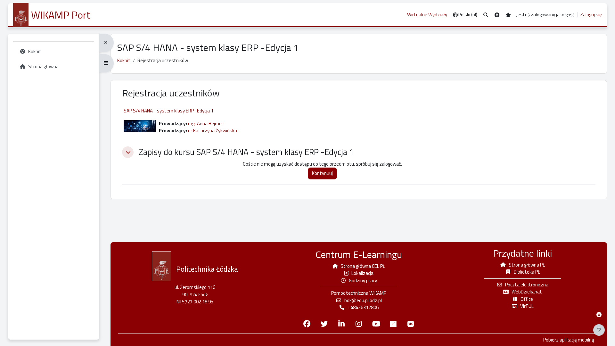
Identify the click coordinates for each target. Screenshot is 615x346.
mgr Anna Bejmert (207, 123)
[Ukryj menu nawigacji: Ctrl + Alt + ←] (106, 43)
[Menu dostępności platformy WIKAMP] (599, 314)
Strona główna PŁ (527, 264)
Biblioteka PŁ (527, 272)
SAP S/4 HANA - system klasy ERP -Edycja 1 (168, 110)
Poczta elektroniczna (526, 284)
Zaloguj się (591, 14)
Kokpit (123, 60)
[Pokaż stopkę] (599, 330)
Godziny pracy (363, 280)
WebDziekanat (527, 291)
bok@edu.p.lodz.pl (363, 300)
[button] (486, 15)
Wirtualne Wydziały (427, 14)
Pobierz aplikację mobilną (568, 339)
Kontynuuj (322, 173)
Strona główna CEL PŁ (362, 266)
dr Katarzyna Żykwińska (212, 130)
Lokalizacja (362, 273)
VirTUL (527, 306)
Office (527, 299)
